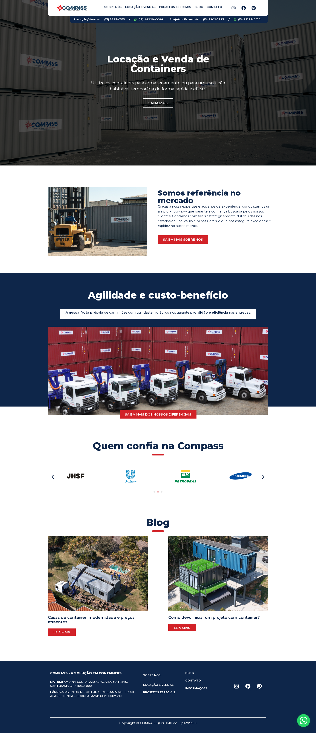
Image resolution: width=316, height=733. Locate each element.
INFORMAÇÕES (196, 688)
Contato (214, 7)
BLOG (189, 673)
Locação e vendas (140, 7)
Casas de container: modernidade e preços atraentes (91, 620)
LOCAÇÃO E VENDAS (158, 684)
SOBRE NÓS (152, 675)
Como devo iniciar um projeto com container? (214, 617)
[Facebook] (243, 7)
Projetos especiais (175, 7)
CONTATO (193, 680)
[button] (52, 477)
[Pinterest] (253, 7)
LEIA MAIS (62, 632)
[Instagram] (233, 7)
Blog (199, 7)
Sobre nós (113, 7)
